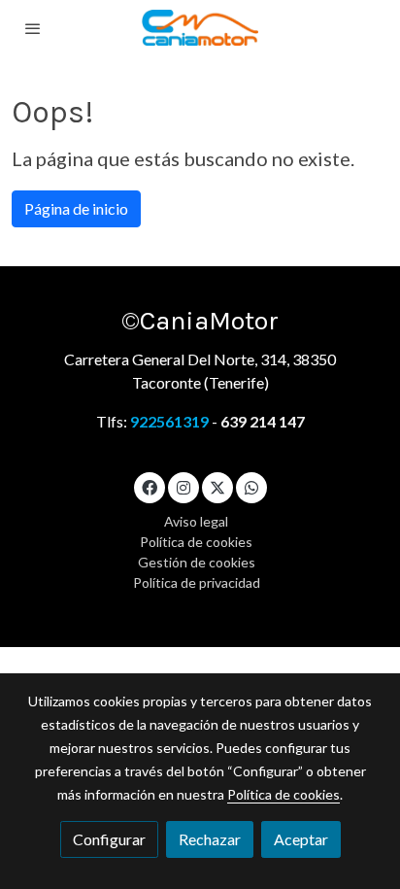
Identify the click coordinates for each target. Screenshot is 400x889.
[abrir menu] (33, 28)
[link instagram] (183, 487)
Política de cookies (196, 541)
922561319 (171, 421)
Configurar (109, 839)
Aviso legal (196, 521)
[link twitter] (217, 487)
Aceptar (301, 839)
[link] (200, 28)
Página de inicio (76, 208)
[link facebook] (149, 487)
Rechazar (210, 839)
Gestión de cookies (196, 562)
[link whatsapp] (251, 487)
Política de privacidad (196, 582)
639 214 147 (262, 421)
